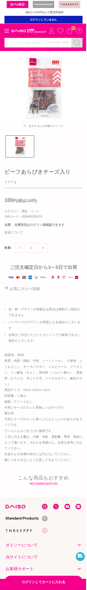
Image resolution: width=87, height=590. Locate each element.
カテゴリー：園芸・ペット (21, 211)
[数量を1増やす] (43, 248)
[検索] (77, 42)
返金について (13, 232)
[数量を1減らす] (19, 248)
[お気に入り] (60, 30)
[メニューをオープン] (6, 31)
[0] (69, 30)
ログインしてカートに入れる (43, 582)
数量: (8, 247)
